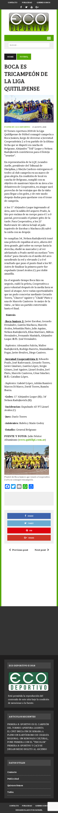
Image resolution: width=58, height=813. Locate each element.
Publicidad (27, 2)
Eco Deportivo (22, 127)
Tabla (10, 792)
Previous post (20, 549)
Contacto (12, 2)
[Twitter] (26, 6)
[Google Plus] (37, 6)
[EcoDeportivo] (29, 22)
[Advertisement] (32, 498)
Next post (40, 549)
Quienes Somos (43, 2)
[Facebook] (21, 6)
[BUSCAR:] (29, 44)
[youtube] (31, 6)
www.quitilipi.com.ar (32, 439)
